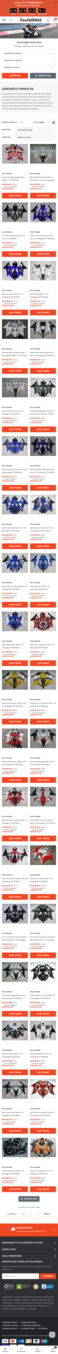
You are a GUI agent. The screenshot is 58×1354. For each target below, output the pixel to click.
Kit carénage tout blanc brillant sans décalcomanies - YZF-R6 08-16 (14, 354)
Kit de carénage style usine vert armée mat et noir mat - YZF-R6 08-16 (41, 412)
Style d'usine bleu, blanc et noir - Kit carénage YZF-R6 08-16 (42, 529)
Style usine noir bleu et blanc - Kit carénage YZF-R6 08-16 (14, 587)
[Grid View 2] (54, 122)
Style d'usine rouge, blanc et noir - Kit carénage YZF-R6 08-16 (42, 763)
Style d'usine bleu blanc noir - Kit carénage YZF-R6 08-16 (14, 529)
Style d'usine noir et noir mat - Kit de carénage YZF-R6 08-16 (42, 996)
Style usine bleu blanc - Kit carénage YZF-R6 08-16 (40, 587)
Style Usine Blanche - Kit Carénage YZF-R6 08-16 (39, 295)
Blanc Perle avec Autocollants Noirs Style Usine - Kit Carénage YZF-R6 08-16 (42, 179)
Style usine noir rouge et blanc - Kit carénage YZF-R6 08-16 (15, 821)
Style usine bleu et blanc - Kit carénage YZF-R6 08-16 (13, 646)
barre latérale (9, 122)
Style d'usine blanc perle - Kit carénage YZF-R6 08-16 (13, 412)
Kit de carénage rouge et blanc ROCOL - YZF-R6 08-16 (13, 178)
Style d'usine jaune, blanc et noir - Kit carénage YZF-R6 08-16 (14, 704)
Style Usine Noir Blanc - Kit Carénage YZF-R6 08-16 (12, 1055)
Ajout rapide (15, 195)
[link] (15, 154)
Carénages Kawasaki (31, 1325)
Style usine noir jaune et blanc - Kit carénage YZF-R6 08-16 (43, 704)
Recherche (15, 75)
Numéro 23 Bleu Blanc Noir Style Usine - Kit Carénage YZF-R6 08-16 (42, 471)
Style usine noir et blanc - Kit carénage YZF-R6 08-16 (12, 1113)
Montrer (6, 130)
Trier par (6, 137)
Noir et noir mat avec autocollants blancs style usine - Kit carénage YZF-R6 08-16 (42, 938)
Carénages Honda (10, 1322)
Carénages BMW (28, 1328)
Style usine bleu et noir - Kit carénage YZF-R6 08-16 (12, 295)
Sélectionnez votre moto (29, 42)
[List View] (49, 122)
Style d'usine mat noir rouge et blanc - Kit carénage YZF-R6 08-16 (43, 821)
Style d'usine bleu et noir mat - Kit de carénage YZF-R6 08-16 (14, 470)
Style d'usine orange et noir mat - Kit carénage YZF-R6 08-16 (42, 1113)
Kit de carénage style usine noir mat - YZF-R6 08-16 (13, 237)
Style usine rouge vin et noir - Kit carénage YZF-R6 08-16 (42, 646)
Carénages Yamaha (10, 1325)
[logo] (31, 20)
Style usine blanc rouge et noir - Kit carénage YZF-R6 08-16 (15, 880)
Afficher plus (30, 1198)
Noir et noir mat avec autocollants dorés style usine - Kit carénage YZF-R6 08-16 (14, 938)
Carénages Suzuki (29, 1322)
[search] (10, 20)
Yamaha (9, 173)
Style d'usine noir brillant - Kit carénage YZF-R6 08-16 (13, 1172)
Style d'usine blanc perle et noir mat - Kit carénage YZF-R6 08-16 (42, 354)
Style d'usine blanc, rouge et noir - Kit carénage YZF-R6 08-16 (14, 763)
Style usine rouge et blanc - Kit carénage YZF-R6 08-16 (41, 880)
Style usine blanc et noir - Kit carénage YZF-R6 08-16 (40, 1055)
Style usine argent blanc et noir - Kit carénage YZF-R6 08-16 (14, 996)
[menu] (4, 20)
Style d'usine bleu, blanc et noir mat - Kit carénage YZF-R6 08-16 (42, 237)
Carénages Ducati (10, 1328)
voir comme (38, 122)
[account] (48, 20)
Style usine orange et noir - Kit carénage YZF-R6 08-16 (41, 1172)
